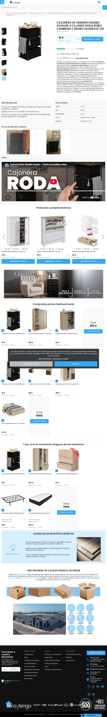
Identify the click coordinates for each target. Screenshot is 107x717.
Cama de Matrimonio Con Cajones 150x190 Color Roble (21, 423)
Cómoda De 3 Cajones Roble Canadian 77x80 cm (72, 474)
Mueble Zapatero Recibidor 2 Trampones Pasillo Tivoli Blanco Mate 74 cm (49, 251)
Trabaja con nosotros (31, 660)
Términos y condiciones (53, 654)
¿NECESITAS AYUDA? (96, 653)
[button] (4, 78)
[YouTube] (102, 686)
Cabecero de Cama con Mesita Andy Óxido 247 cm (46, 384)
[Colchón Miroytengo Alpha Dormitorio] (40, 499)
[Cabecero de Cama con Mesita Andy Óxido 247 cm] (40, 370)
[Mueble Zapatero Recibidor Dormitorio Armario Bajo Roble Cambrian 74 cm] (67, 320)
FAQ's (46, 666)
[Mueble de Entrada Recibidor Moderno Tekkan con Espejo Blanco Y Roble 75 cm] (88, 229)
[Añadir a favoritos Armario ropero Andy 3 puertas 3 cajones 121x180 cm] (77, 381)
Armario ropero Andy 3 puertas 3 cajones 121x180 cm (73, 384)
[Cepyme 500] (86, 704)
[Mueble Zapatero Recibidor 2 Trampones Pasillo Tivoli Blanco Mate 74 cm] (53, 229)
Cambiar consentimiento (53, 670)
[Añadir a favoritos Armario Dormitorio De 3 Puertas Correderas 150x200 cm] (50, 330)
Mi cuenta (70, 651)
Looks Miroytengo (30, 663)
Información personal (73, 654)
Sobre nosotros (29, 666)
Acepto (76, 364)
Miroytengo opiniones (31, 670)
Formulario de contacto (95, 673)
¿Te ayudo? (89, 715)
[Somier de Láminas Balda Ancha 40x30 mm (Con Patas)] (13, 499)
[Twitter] (93, 694)
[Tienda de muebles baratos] (17, 2)
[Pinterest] (89, 694)
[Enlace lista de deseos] (99, 2)
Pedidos (69, 657)
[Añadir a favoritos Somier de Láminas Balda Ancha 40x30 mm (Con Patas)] (23, 510)
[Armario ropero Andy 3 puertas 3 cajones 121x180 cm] (67, 370)
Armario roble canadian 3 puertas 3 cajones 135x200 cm (48, 474)
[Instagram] (89, 686)
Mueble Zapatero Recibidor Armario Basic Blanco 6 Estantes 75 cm (14, 251)
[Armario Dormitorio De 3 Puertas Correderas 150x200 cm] (40, 320)
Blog (25, 657)
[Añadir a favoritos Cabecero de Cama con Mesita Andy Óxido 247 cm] (50, 381)
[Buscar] (105, 7)
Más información (45, 359)
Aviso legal (48, 657)
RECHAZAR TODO (31, 364)
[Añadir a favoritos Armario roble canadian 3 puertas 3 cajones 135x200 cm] (50, 470)
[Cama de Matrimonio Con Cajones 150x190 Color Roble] (13, 409)
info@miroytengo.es (97, 669)
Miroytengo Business (31, 672)
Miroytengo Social (30, 676)
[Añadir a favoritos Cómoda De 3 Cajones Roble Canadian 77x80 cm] (77, 470)
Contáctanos (28, 654)
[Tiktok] (93, 686)
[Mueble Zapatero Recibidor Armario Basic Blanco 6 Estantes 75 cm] (18, 229)
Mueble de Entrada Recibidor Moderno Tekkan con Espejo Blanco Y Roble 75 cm (84, 251)
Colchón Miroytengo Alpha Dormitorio (42, 513)
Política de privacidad (52, 660)
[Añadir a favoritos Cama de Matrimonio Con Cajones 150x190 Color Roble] (23, 420)
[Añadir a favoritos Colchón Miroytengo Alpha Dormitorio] (50, 510)
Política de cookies (51, 663)
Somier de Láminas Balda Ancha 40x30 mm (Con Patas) (21, 513)
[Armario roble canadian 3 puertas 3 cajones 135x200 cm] (40, 460)
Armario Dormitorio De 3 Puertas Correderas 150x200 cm (48, 334)
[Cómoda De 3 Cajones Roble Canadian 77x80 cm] (67, 460)
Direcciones (70, 660)
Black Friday (28, 679)
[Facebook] (98, 686)
